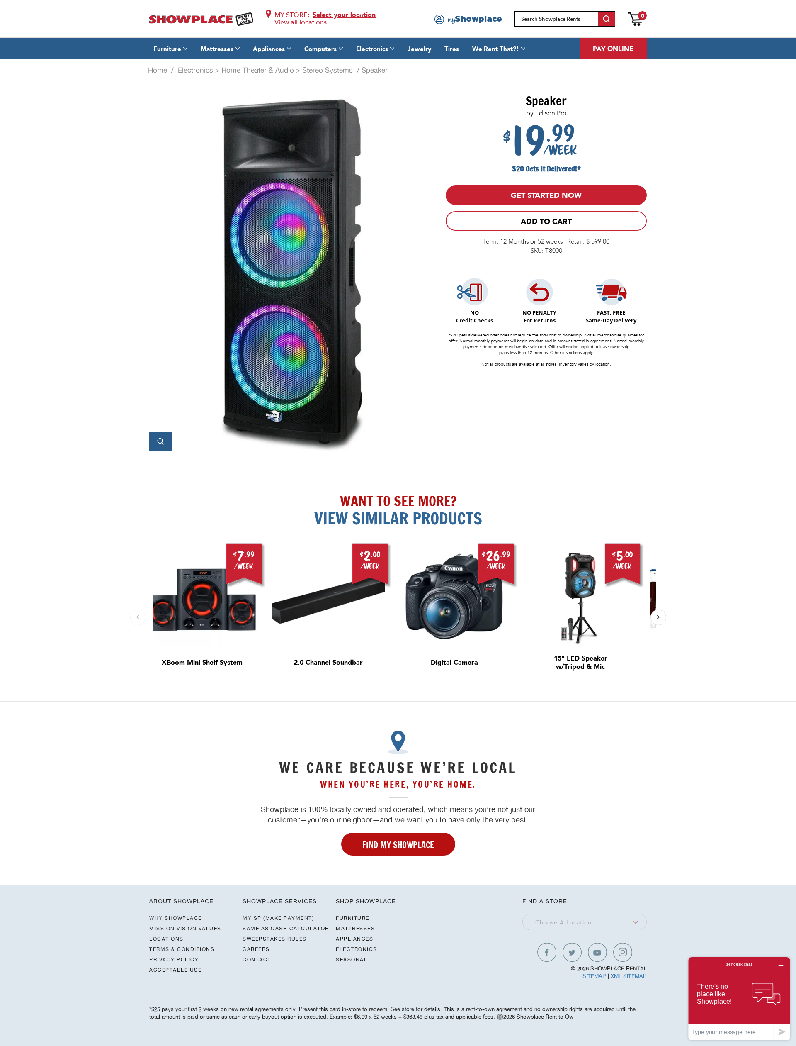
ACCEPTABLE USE (175, 970)
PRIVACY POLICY (174, 959)
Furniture (167, 49)
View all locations (300, 22)
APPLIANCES (354, 939)
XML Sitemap (629, 976)
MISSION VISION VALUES (185, 928)
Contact (257, 959)
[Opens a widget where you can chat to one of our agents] (739, 998)
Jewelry (419, 49)
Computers (320, 49)
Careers (256, 949)
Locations (166, 939)
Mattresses (217, 49)
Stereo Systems (327, 70)
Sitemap (594, 976)
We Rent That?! (495, 49)
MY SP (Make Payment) (278, 918)
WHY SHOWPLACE (175, 918)
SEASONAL (351, 959)
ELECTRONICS (356, 949)
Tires (451, 49)
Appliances (269, 49)
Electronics (372, 49)
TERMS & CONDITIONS (181, 949)
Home (157, 70)
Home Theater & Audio (257, 70)
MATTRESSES (355, 928)
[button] (658, 617)
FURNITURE (352, 918)
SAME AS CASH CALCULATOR (286, 928)
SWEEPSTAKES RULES (275, 939)
